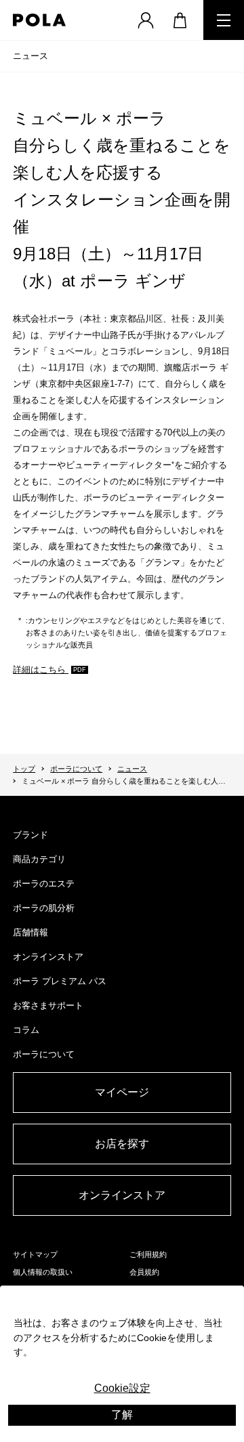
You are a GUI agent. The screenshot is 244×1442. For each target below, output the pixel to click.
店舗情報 (30, 932)
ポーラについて (76, 769)
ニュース (30, 56)
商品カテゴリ (39, 859)
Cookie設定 (122, 1388)
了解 (122, 1414)
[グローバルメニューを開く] (223, 20)
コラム (26, 1030)
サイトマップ (35, 1254)
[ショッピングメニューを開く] (180, 20)
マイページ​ (122, 1092)
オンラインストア (48, 957)
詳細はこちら (40, 669)
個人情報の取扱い (43, 1272)
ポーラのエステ (44, 883)
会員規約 (144, 1272)
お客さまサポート (48, 1005)
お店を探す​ (122, 1143)
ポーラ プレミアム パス (59, 981)
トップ (24, 769)
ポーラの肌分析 (44, 908)
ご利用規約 (148, 1254)
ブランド (30, 835)
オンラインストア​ (122, 1195)
